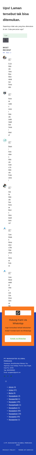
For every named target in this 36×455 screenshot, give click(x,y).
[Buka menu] (6, 381)
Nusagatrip (13, 417)
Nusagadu (12, 402)
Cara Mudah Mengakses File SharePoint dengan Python (10, 250)
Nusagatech (13, 411)
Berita (11, 393)
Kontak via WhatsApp (18, 339)
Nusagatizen (13, 414)
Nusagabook (13, 396)
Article (11, 387)
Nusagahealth (14, 405)
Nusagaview (13, 420)
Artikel (11, 390)
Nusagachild (13, 399)
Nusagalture (13, 408)
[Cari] (6, 40)
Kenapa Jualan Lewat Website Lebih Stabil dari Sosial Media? (10, 117)
